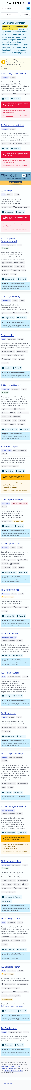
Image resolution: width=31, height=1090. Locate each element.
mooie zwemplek (9, 597)
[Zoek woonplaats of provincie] (28, 8)
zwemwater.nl (9, 115)
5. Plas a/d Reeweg (10, 296)
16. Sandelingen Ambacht (13, 806)
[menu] (28, 3)
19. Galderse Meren (10, 967)
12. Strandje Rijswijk (11, 633)
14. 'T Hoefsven (8, 713)
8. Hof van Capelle (10, 446)
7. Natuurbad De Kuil (11, 385)
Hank (3, 194)
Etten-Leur (5, 547)
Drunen (4, 1032)
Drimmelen (5, 77)
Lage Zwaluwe (6, 300)
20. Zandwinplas (9, 1028)
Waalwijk (4, 717)
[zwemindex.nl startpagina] (13, 3)
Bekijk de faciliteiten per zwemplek (12, 1006)
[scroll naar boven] (28, 1085)
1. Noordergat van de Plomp (14, 73)
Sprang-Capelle (6, 450)
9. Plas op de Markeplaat (13, 499)
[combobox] (14, 8)
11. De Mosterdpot (10, 590)
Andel (3, 676)
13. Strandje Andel (10, 673)
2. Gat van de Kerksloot (12, 125)
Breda (3, 339)
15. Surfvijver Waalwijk (12, 753)
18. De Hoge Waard (10, 918)
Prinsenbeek (5, 389)
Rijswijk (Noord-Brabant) (9, 637)
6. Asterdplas (7, 335)
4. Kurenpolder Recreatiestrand (9, 239)
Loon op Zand (6, 865)
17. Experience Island (11, 861)
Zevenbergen (6, 503)
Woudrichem (5, 594)
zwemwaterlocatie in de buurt (13, 1070)
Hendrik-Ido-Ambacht (8, 810)
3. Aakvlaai (6, 190)
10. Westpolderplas (10, 543)
